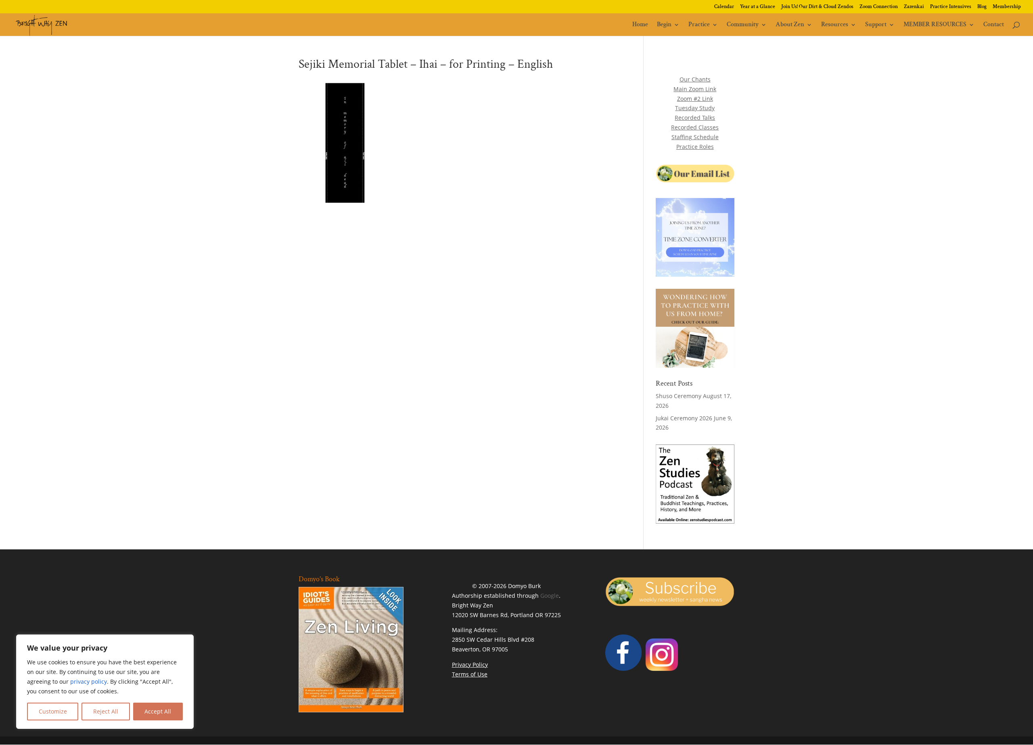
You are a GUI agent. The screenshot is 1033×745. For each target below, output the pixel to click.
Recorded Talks (695, 117)
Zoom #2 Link (695, 98)
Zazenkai (914, 7)
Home (640, 25)
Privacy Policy (470, 664)
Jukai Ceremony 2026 (684, 418)
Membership (1007, 7)
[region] (105, 681)
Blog (982, 7)
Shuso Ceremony (678, 396)
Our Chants (695, 79)
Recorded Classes (695, 127)
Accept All (157, 711)
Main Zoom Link (694, 89)
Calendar (724, 7)
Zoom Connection (878, 7)
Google (549, 595)
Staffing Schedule (695, 137)
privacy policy (88, 681)
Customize (53, 711)
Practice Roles (695, 146)
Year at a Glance (757, 7)
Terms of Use (469, 674)
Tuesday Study (695, 108)
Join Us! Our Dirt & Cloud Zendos (817, 7)
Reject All (105, 711)
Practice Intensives (950, 7)
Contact (993, 25)
